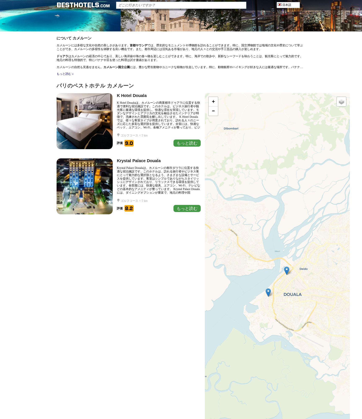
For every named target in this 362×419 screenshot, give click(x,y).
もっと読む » (65, 73)
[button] (268, 292)
